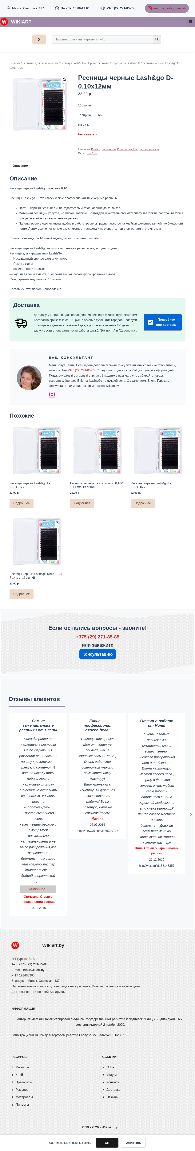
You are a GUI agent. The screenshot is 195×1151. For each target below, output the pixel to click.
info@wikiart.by (33, 970)
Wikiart (21, 21)
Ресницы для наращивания (40, 63)
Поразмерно (119, 63)
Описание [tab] (20, 165)
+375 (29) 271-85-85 (120, 8)
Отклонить (133, 1142)
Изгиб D (135, 63)
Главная (15, 63)
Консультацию (97, 654)
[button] (64, 79)
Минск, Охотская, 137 (28, 8)
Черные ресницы (98, 63)
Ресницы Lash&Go (72, 63)
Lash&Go (92, 153)
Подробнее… (42, 889)
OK (107, 1142)
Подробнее (21, 503)
